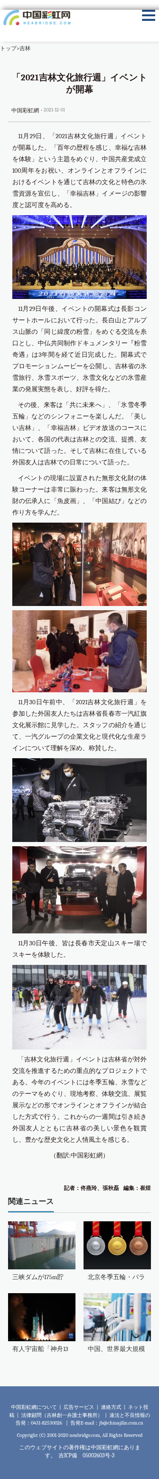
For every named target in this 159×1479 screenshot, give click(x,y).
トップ (8, 48)
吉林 (25, 48)
